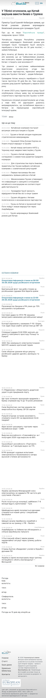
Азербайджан (39, 527)
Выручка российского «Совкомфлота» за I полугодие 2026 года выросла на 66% (21, 436)
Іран (42, 424)
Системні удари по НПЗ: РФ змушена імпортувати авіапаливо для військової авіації (22, 316)
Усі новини (39, 566)
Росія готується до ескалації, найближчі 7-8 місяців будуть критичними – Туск (21, 502)
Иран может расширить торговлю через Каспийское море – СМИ (20, 427)
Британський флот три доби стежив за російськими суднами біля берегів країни (20, 290)
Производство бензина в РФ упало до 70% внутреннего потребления (21, 307)
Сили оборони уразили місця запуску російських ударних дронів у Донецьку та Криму (20, 353)
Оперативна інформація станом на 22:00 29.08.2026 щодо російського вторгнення (21, 299)
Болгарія (41, 321)
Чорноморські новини (31, 657)
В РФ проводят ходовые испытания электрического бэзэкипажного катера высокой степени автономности (19, 454)
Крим (42, 349)
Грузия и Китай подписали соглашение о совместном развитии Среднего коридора (22, 156)
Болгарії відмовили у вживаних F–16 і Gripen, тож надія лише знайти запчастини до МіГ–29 (22, 324)
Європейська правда (33, 32)
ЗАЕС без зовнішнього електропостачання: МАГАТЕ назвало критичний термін (21, 344)
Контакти (6, 674)
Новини (5, 658)
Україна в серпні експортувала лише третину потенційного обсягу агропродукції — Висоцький (22, 560)
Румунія (41, 330)
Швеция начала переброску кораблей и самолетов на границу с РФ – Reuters (19, 522)
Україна (41, 278)
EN (41, 3)
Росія (42, 287)
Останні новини (10, 273)
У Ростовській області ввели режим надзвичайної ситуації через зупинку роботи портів (21, 540)
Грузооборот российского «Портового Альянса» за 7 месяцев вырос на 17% (19, 445)
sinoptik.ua (25, 612)
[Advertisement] (23, 244)
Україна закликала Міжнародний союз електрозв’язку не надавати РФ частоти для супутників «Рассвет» (21, 493)
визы (11, 117)
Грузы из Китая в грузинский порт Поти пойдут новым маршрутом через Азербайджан (21, 206)
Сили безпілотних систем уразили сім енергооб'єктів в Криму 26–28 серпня (19, 408)
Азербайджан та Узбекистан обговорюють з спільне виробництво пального (21, 530)
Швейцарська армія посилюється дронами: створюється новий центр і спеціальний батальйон (21, 512)
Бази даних (7, 665)
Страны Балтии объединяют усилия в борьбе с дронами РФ (22, 550)
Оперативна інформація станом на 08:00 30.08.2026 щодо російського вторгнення (21, 281)
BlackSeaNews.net (24, 670)
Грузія (41, 18)
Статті (4, 661)
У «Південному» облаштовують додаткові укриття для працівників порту (20, 391)
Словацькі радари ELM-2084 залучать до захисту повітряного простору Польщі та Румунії (20, 334)
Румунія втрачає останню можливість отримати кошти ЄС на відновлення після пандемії (20, 418)
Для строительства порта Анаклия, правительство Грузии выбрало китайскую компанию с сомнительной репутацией (22, 166)
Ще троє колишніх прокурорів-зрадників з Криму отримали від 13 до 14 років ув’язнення (22, 399)
